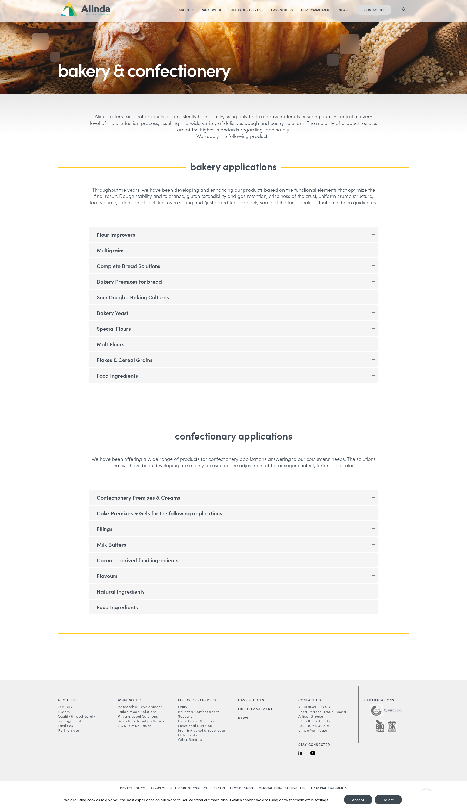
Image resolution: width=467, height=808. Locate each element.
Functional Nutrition (195, 725)
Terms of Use (162, 788)
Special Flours (114, 328)
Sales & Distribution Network (142, 720)
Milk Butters (111, 544)
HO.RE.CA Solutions (134, 725)
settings (321, 799)
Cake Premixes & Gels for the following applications (159, 513)
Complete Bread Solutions (128, 265)
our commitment (255, 708)
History (64, 711)
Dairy (182, 706)
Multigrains (111, 250)
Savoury (185, 716)
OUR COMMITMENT (316, 10)
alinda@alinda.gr (313, 730)
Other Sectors (190, 739)
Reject (388, 799)
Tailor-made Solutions (137, 711)
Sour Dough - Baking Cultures (133, 297)
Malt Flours (110, 344)
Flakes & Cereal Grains (124, 359)
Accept (358, 799)
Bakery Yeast (112, 312)
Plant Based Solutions (197, 720)
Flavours (107, 575)
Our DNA (65, 706)
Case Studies (251, 700)
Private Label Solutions (138, 716)
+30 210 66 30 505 (314, 720)
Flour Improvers (116, 234)
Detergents (187, 734)
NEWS (343, 10)
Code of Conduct (193, 788)
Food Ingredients (117, 375)
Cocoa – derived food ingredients (137, 560)
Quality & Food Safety (76, 716)
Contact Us (374, 10)
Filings (104, 528)
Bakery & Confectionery (198, 711)
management (69, 720)
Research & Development (140, 706)
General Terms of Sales (233, 788)
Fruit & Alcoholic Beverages (202, 730)
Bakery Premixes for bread (129, 281)
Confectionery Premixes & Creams (138, 497)
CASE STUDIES (282, 10)
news (243, 718)
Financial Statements (329, 788)
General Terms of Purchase (282, 788)
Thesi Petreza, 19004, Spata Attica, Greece (322, 714)
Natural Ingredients (121, 591)
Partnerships (69, 730)
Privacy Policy (132, 788)
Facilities (65, 725)
